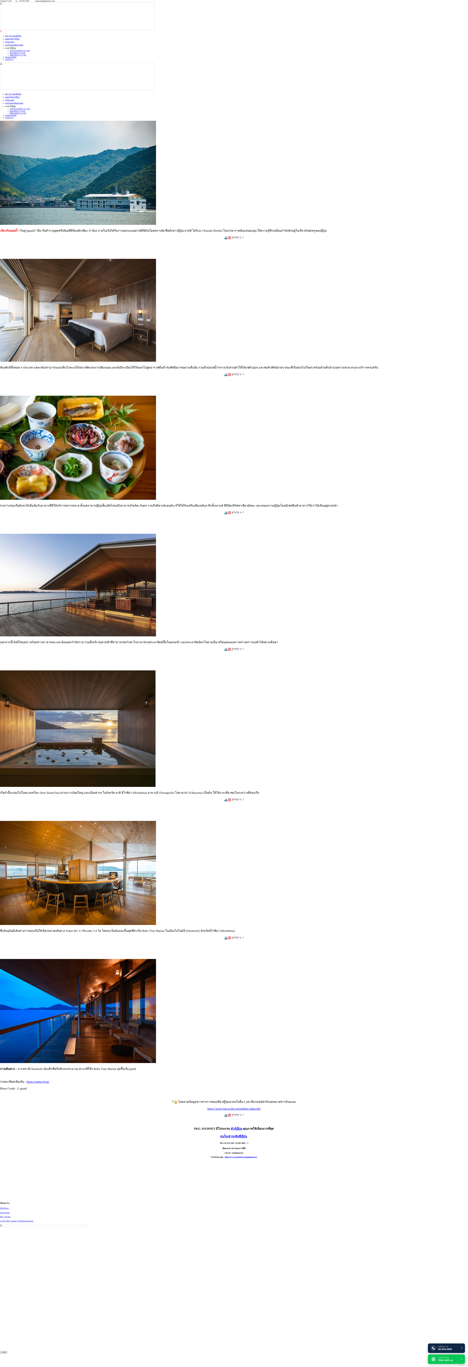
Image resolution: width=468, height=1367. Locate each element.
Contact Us (9, 59)
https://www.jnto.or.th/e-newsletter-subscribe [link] (234, 1108)
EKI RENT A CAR (17, 53)
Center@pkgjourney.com (16, 1175)
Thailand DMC (11, 57)
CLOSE (3, 1352)
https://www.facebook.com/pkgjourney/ (241, 1157)
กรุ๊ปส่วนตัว (9, 42)
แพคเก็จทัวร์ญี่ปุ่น (12, 39)
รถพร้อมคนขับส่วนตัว (14, 45)
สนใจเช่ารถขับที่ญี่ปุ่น (233, 1136)
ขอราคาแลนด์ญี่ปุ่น (13, 36)
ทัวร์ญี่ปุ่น (236, 1128)
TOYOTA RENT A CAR (20, 51)
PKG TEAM (5, 1217)
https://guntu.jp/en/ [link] (38, 1081)
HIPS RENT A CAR (18, 55)
